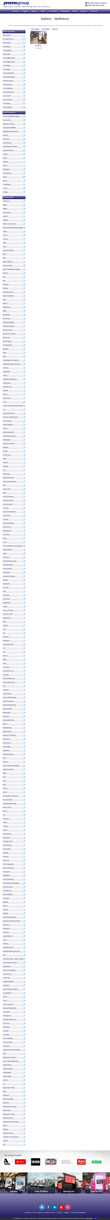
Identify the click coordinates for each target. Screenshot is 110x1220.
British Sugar (7, 341)
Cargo (5, 375)
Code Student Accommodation (13, 405)
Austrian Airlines (8, 250)
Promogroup (7, 890)
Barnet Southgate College (11, 269)
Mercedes (6, 716)
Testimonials (64, 11)
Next (4, 773)
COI (4, 409)
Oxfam (5, 830)
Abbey (5, 205)
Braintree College (8, 326)
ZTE (4, 1144)
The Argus (6, 1012)
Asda (4, 243)
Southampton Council (10, 962)
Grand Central (7, 568)
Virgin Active (7, 1065)
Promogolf (6, 69)
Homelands (6, 602)
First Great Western (9, 511)
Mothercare (7, 743)
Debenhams (6, 440)
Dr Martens (6, 455)
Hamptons (6, 583)
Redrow (5, 909)
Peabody (5, 853)
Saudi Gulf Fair (7, 936)
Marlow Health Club (9, 705)
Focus (5, 542)
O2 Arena (6, 818)
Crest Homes (7, 421)
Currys (5, 428)
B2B (4, 258)
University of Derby (9, 1057)
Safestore (6, 925)
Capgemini (6, 371)
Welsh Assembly (8, 1099)
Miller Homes (7, 731)
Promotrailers (7, 99)
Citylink (5, 390)
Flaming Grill (7, 530)
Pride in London (8, 887)
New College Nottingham (11, 765)
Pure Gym (6, 898)
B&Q (4, 254)
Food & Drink (7, 143)
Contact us (93, 11)
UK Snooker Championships (11, 1049)
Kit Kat (5, 655)
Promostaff (6, 96)
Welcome (16, 11)
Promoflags (6, 65)
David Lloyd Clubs (8, 432)
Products (25, 11)
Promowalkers (7, 107)
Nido (4, 784)
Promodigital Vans (9, 61)
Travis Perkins (7, 1042)
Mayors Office (7, 709)
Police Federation (8, 868)
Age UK (5, 216)
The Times (6, 1023)
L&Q (4, 663)
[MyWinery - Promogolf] (38, 44)
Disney (5, 451)
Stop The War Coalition (10, 989)
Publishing (6, 169)
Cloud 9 (5, 394)
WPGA (5, 1125)
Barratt (5, 273)
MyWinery (6, 750)
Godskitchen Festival (9, 561)
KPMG (5, 659)
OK (96, 1218)
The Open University (9, 1019)
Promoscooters (8, 80)
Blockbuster (7, 307)
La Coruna (6, 667)
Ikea (4, 629)
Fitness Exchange (8, 523)
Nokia (5, 792)
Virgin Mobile (7, 1076)
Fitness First (7, 527)
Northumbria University (10, 796)
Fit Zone (5, 519)
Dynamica (83, 1212)
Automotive (7, 120)
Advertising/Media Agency (11, 116)
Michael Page (7, 727)
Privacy (59, 1212)
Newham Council (8, 769)
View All (54, 29)
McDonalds (6, 712)
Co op (5, 402)
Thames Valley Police (9, 1008)
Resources (83, 11)
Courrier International (10, 417)
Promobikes (7, 46)
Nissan (5, 788)
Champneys (6, 383)
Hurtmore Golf (7, 614)
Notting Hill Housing (9, 803)
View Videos (46, 29)
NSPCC (5, 811)
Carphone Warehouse (10, 379)
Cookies (66, 1212)
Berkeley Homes (8, 292)
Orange (5, 826)
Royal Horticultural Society (11, 921)
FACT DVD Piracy (8, 496)
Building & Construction (10, 131)
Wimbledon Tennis (9, 1114)
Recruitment (7, 173)
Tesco (5, 1000)
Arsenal (5, 239)
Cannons (5, 368)
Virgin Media (7, 1072)
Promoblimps (7, 50)
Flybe (4, 538)
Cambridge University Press (12, 364)
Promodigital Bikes (9, 58)
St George (6, 977)
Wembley (6, 1103)
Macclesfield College (9, 697)
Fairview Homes (8, 500)
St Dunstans (7, 974)
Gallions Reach (7, 549)
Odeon (5, 822)
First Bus (6, 508)
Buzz (4, 356)
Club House (6, 398)
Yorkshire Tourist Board (10, 1137)
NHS (4, 781)
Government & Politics (10, 146)
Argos (5, 231)
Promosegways (8, 88)
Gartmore (6, 557)
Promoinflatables (8, 73)
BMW (4, 311)
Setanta (5, 943)
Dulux (5, 458)
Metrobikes (6, 43)
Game (5, 553)
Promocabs (6, 54)
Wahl (4, 1091)
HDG (4, 591)
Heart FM (6, 595)
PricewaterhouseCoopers (11, 883)
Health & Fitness (8, 150)
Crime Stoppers (8, 424)
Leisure (5, 154)
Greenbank (6, 572)
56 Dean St (6, 201)
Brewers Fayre (7, 330)
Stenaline (6, 985)
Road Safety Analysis (9, 917)
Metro (5, 724)
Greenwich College (9, 576)
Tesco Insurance (8, 1004)
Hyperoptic (6, 618)
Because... (6, 284)
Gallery (43, 11)
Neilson (5, 762)
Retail (5, 177)
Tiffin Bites (6, 1027)
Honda (5, 606)
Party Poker (7, 849)
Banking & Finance (9, 124)
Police (5, 165)
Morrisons (6, 739)
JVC (4, 648)
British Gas (6, 337)
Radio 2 (5, 906)
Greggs (5, 580)
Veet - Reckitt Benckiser (11, 1061)
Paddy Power (7, 834)
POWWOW (6, 875)
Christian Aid (7, 387)
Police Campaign (8, 864)
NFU (4, 777)
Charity (5, 135)
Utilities (5, 192)
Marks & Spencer (8, 701)
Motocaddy (6, 746)
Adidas (5, 208)
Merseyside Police (8, 720)
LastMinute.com (8, 671)
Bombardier (6, 315)
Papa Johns (6, 837)
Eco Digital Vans (8, 39)
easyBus (5, 466)
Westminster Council (9, 1106)
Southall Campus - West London (13, 959)
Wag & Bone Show (9, 1087)
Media (5, 158)
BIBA (4, 299)
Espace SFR (6, 489)
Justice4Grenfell (8, 644)
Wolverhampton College (10, 1121)
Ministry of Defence (9, 735)
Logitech (6, 690)
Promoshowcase (8, 92)
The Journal (6, 1015)
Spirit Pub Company (9, 970)
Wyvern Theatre (8, 1133)
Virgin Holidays (8, 1068)
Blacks (5, 303)
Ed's (4, 470)
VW (4, 1084)
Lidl (4, 686)
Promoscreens (7, 84)
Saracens (6, 932)
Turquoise (6, 1046)
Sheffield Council (8, 947)
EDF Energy (6, 474)
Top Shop (6, 1034)
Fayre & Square (8, 504)
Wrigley (5, 1129)
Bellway (5, 288)
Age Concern (7, 212)
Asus (4, 246)
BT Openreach (7, 345)
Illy (4, 633)
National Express (8, 754)
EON (4, 485)
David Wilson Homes (9, 436)
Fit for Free (6, 515)
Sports (5, 180)
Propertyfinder (8, 894)
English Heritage (8, 477)
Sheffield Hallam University (11, 951)
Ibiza (4, 621)
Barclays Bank (7, 265)
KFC (4, 652)
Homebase (6, 599)
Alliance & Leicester (9, 224)
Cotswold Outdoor (9, 413)
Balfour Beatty (7, 261)
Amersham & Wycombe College (13, 227)
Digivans (5, 447)
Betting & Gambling (9, 127)
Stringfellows (7, 993)
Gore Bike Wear (8, 565)
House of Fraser (8, 610)
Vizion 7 (5, 1080)
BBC (4, 277)
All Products (7, 35)
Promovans (6, 103)
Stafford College (8, 981)
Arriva (5, 235)
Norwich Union (7, 799)
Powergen (6, 871)
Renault (5, 913)
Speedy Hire (7, 966)
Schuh (5, 940)
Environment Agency (9, 481)
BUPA (4, 352)
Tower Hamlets (8, 1038)
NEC (4, 758)
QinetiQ (5, 902)
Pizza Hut (6, 860)
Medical (5, 161)
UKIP (4, 1053)
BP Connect (6, 318)
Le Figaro (6, 674)
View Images (35, 29)
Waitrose (6, 1095)
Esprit (5, 493)
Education (6, 139)
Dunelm (5, 462)
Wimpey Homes (8, 1118)
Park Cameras (7, 845)
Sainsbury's (6, 928)
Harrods (5, 587)
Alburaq (5, 220)
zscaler (5, 1140)
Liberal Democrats (9, 678)
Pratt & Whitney (8, 879)
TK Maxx (5, 1031)
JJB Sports (6, 640)
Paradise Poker (8, 841)
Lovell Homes (7, 693)
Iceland (5, 625)
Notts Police (7, 807)
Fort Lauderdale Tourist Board (13, 546)
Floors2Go (6, 534)
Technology (6, 184)
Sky (4, 955)
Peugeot (6, 856)
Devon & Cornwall (8, 443)
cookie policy (89, 1218)
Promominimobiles (9, 77)
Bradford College (8, 322)
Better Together (8, 296)
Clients (74, 11)
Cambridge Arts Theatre (11, 360)
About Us (34, 11)
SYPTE (5, 996)
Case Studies (53, 11)
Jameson (6, 637)
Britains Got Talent (9, 333)
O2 (4, 815)
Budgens (5, 349)
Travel (5, 188)
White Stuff (6, 1110)
